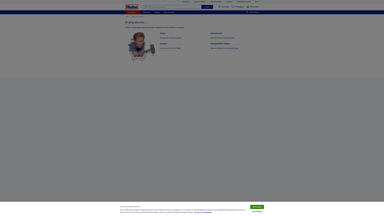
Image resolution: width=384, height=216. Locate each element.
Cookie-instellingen (257, 211)
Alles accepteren (257, 207)
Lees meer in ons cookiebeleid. (203, 212)
